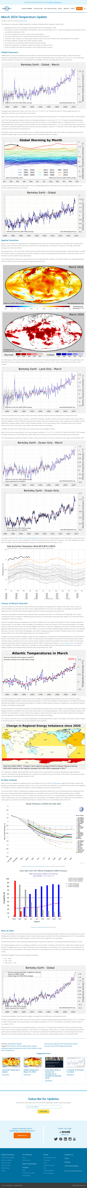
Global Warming (27, 8)
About (60, 8)
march (25, 1048)
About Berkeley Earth (50, 1157)
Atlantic (13, 1046)
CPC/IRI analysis (56, 783)
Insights (66, 8)
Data (23, 1157)
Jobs (45, 1168)
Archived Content (71, 1166)
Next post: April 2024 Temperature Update (58, 1046)
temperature (10, 1050)
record (3, 1050)
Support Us (22, 1135)
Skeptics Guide (5, 1163)
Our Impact (47, 1160)
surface (36, 866)
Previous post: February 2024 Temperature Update (60, 1044)
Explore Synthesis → (55, 2)
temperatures (42, 866)
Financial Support (49, 1173)
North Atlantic (32, 1048)
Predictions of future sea (28, 866)
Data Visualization (50, 8)
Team (45, 1163)
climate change (21, 1046)
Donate (79, 8)
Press (73, 8)
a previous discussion (66, 643)
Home (3, 1185)
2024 (8, 1046)
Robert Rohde (23, 21)
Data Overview (5, 1165)
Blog (23, 1170)
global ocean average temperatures (29, 538)
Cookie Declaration (18, 1185)
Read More (5, 1075)
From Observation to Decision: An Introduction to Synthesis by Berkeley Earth (53, 1074)
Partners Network (49, 1170)
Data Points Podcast (28, 1173)
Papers (3, 1170)
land (20, 1048)
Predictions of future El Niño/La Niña (40, 927)
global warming (14, 1048)
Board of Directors (49, 1165)
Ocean (39, 1048)
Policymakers (26, 1175)
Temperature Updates (15, 1044)
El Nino (29, 1046)
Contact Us (69, 1155)
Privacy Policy (9, 1185)
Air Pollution (38, 8)
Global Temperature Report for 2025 (31, 1071)
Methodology (5, 1168)
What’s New (26, 1160)
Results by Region (6, 1160)
